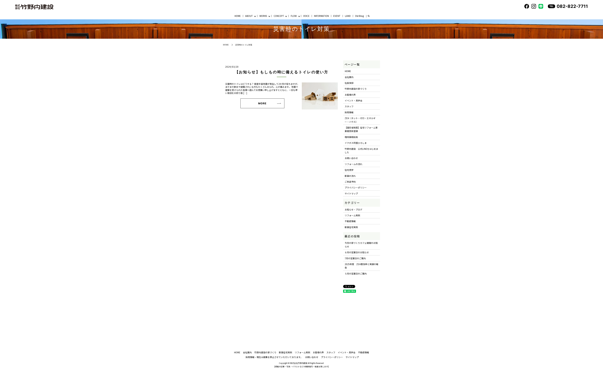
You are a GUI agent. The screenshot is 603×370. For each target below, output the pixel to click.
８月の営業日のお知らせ (357, 252)
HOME (237, 15)
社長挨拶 (349, 82)
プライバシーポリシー (356, 187)
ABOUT (249, 15)
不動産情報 (350, 221)
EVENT (336, 15)
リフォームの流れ (353, 164)
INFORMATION (321, 15)
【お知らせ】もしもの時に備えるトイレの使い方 (281, 72)
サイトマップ (351, 193)
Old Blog (359, 15)
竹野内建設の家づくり (356, 88)
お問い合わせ (351, 158)
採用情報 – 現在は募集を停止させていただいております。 (274, 357)
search (368, 16)
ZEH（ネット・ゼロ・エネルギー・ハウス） (360, 120)
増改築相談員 (351, 137)
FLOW (294, 15)
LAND (348, 15)
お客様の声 (350, 94)
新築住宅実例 (351, 227)
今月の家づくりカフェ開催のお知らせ (361, 244)
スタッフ (349, 106)
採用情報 (349, 112)
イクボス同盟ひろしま (356, 142)
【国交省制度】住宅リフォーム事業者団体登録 (361, 129)
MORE (262, 103)
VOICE (306, 15)
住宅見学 (349, 169)
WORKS (263, 15)
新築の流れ (350, 175)
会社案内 (349, 77)
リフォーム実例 (352, 215)
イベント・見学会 (353, 100)
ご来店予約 (350, 181)
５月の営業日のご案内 (356, 273)
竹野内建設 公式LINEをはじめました (361, 150)
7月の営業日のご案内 (355, 258)
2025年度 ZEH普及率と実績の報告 (361, 266)
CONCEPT (279, 15)
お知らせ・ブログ (353, 209)
